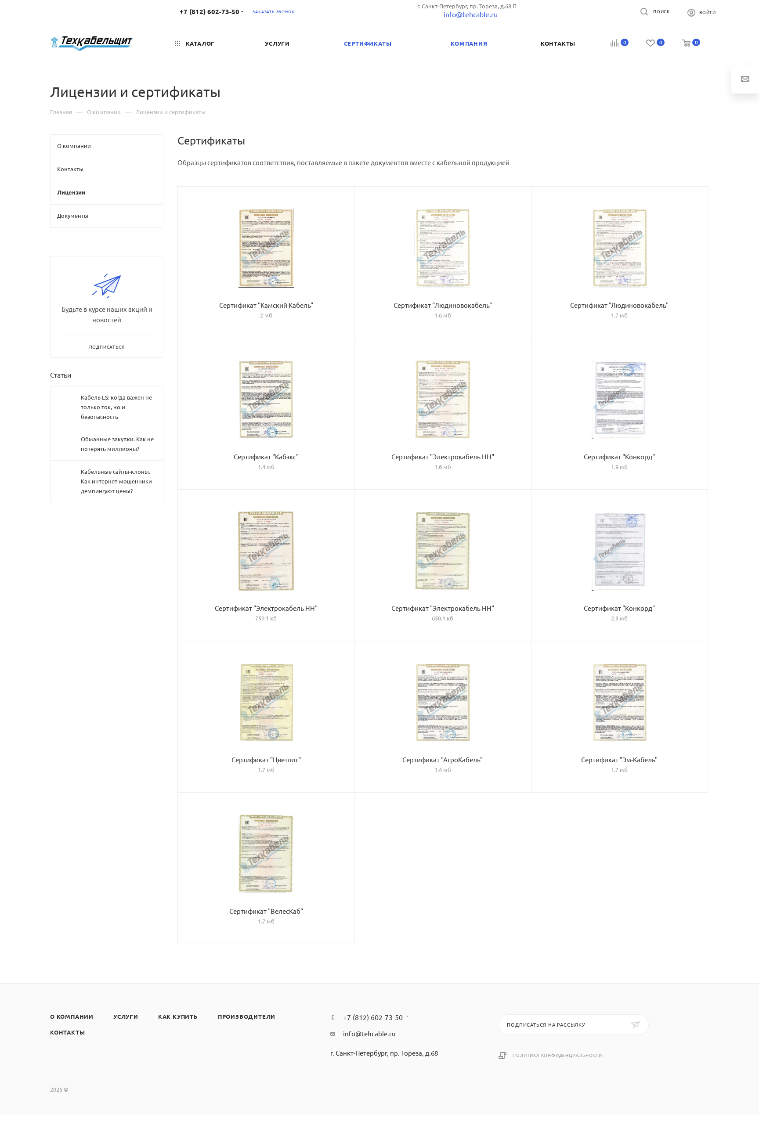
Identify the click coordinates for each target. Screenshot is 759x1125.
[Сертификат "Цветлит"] (265, 702)
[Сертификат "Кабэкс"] (265, 400)
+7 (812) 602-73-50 (209, 11)
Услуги (125, 1016)
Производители (246, 1016)
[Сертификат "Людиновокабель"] (442, 248)
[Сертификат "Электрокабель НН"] (442, 400)
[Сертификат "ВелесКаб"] (265, 854)
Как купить (178, 1016)
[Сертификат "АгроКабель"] (442, 702)
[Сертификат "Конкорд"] (619, 400)
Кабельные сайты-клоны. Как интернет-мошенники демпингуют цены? (116, 481)
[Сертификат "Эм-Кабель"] (619, 702)
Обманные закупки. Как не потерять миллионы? (117, 443)
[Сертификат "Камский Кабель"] (265, 248)
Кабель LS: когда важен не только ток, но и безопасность (116, 406)
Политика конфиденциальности (557, 1055)
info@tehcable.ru (369, 1033)
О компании (72, 1016)
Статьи (61, 374)
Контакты (67, 1032)
